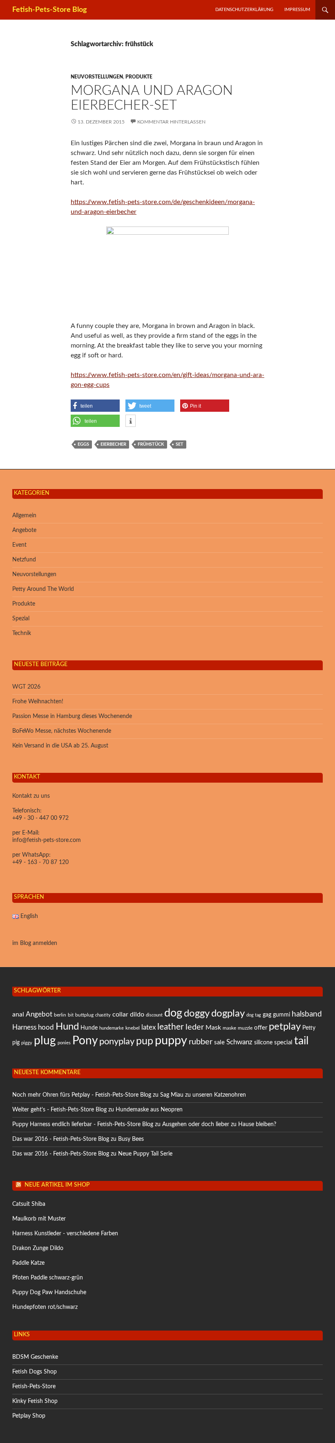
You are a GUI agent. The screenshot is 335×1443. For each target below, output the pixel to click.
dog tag (253, 1015)
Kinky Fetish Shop (35, 1401)
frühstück (151, 444)
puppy (171, 1041)
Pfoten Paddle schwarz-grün (47, 1278)
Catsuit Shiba (28, 1204)
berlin (60, 1014)
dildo (137, 1014)
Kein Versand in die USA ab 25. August (60, 746)
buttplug (84, 1014)
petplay (285, 1027)
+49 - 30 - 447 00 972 (40, 818)
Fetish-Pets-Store (34, 1386)
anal (18, 1014)
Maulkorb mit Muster (39, 1219)
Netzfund (24, 560)
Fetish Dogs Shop (34, 1372)
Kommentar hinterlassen (171, 121)
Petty (308, 1028)
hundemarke (111, 1028)
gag (267, 1015)
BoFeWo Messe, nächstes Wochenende (61, 731)
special (283, 1042)
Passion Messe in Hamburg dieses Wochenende (72, 716)
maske (229, 1028)
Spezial (20, 619)
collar (120, 1014)
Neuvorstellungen (97, 76)
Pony (85, 1041)
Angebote (24, 530)
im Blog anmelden (34, 943)
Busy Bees (131, 1139)
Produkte (138, 76)
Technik (21, 633)
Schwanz (239, 1042)
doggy (197, 1014)
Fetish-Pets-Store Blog (49, 9)
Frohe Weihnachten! (37, 702)
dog (173, 1013)
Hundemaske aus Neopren (149, 1110)
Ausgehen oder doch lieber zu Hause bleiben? (219, 1124)
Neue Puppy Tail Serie (145, 1154)
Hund (67, 1027)
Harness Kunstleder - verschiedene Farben (65, 1234)
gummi (281, 1015)
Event (19, 545)
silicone (263, 1043)
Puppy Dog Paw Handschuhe (49, 1292)
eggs (83, 444)
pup (144, 1041)
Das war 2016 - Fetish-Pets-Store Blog (60, 1139)
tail (301, 1041)
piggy (26, 1043)
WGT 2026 (26, 687)
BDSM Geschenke (35, 1357)
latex (148, 1027)
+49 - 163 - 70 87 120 (40, 862)
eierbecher (113, 444)
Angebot (39, 1014)
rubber (200, 1042)
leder (194, 1027)
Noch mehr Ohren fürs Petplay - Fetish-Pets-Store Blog (81, 1095)
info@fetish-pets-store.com (46, 840)
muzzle (245, 1028)
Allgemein (24, 515)
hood (46, 1027)
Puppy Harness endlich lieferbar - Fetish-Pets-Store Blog (82, 1124)
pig (16, 1043)
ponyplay (116, 1041)
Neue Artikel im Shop (57, 1185)
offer (260, 1028)
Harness (24, 1027)
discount (154, 1015)
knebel (132, 1028)
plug (45, 1040)
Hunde (89, 1028)
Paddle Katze (28, 1263)
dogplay (228, 1014)
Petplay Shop (28, 1416)
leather (170, 1027)
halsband (307, 1014)
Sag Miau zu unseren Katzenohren (203, 1095)
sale (219, 1042)
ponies (64, 1043)
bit (71, 1014)
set (179, 444)
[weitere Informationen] (130, 421)
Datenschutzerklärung (244, 9)
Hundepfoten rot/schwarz (45, 1307)
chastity (103, 1015)
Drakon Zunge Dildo (37, 1248)
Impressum (297, 9)
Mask (213, 1027)
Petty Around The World (43, 589)
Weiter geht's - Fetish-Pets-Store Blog (59, 1110)
